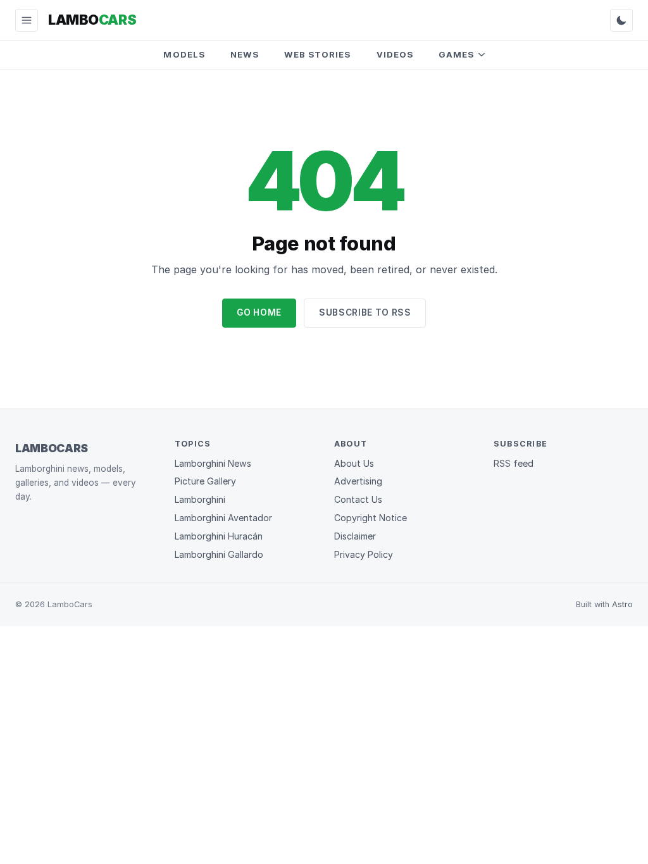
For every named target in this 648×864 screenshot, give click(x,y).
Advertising (358, 481)
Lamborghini (200, 499)
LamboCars (51, 448)
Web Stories (317, 54)
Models (183, 54)
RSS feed (513, 463)
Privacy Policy (363, 554)
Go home (259, 312)
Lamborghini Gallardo (219, 554)
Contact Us (358, 499)
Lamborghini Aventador (223, 517)
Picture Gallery (205, 481)
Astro (622, 604)
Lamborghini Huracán (219, 536)
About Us (354, 463)
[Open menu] (26, 20)
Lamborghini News (213, 463)
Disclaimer (355, 536)
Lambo (92, 19)
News (244, 54)
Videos (395, 54)
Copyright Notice (370, 517)
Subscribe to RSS (365, 312)
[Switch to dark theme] (621, 20)
